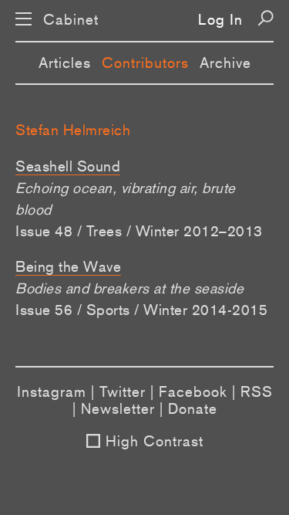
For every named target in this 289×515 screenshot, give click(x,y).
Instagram (51, 391)
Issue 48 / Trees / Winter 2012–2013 (139, 230)
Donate (192, 408)
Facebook (193, 391)
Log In (220, 19)
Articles (65, 62)
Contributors (145, 62)
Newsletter (118, 408)
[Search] (265, 18)
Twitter (122, 391)
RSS (256, 391)
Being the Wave (68, 266)
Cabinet (71, 19)
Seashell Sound (67, 166)
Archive (225, 62)
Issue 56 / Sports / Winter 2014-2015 (141, 309)
